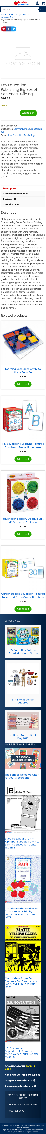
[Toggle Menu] (3, 3)
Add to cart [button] (23, 384)
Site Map (15, 1130)
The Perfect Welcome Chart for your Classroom (22, 776)
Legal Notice (7, 1130)
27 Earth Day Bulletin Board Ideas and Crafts (23, 651)
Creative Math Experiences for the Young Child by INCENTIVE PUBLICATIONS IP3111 (21, 913)
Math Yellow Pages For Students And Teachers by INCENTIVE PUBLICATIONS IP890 (21, 983)
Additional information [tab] (15, 193)
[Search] (42, 9)
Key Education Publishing (21, 135)
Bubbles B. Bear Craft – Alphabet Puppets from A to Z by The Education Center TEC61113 (22, 843)
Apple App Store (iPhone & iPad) (22, 1074)
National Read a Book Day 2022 (23, 737)
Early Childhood (22, 128)
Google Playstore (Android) (20, 1080)
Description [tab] (9, 188)
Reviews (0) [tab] (9, 199)
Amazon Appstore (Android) (20, 1086)
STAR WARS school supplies (23, 701)
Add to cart (28, 112)
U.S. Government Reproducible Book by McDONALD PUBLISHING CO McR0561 (21, 1053)
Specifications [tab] (11, 204)
